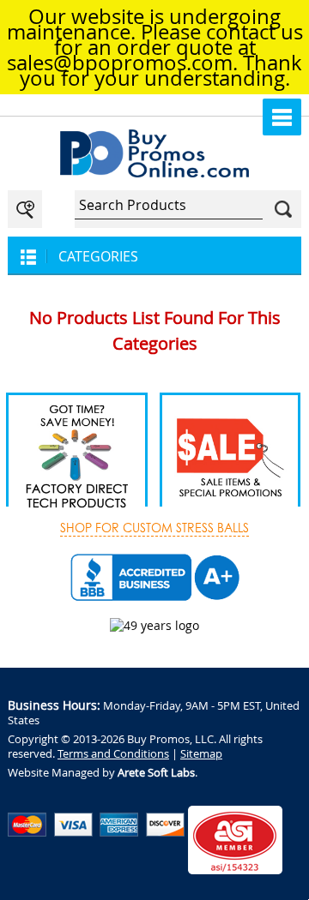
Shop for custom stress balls (154, 528)
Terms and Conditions (113, 753)
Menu (282, 117)
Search (283, 209)
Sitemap (201, 753)
